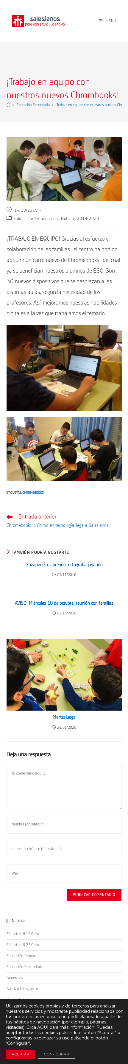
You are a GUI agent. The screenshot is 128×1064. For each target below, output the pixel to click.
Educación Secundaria (34, 219)
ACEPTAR (20, 1054)
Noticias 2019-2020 (80, 219)
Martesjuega (64, 717)
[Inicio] (8, 105)
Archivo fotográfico (22, 989)
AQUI (43, 1027)
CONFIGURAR (56, 1054)
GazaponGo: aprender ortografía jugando (64, 565)
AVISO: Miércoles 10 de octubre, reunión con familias (64, 603)
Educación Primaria (23, 956)
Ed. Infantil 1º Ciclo (23, 934)
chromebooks (33, 492)
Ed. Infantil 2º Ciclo (23, 945)
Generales (15, 978)
